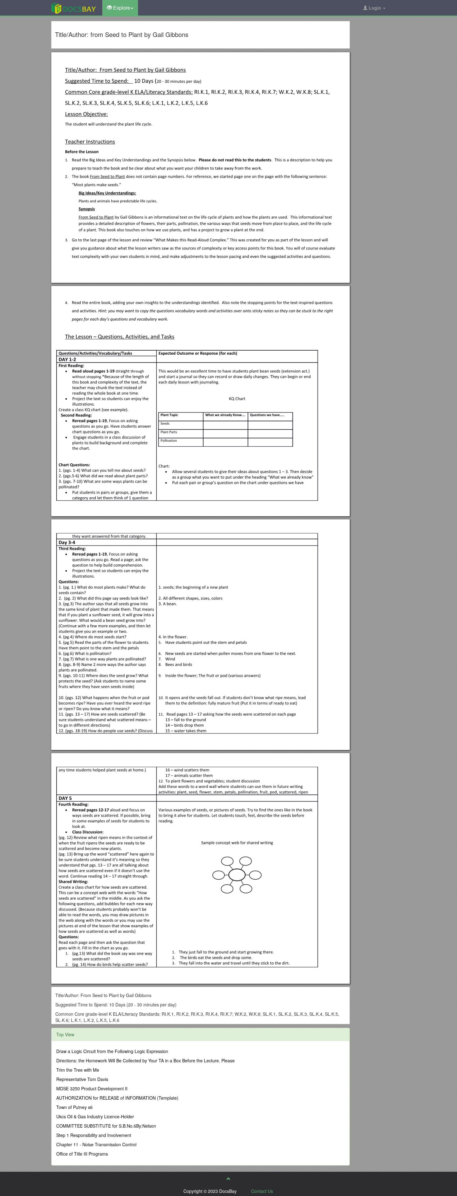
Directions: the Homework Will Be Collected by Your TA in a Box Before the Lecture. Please (145, 1060)
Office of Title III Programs (82, 1154)
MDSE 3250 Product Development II (91, 1088)
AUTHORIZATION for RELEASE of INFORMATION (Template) (117, 1098)
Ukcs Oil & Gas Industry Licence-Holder (95, 1116)
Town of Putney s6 (74, 1107)
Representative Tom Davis (82, 1079)
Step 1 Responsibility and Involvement (93, 1135)
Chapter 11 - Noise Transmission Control (96, 1144)
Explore (121, 7)
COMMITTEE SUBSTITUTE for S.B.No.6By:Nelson (106, 1126)
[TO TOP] (228, 1178)
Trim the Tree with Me (77, 1070)
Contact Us (262, 1191)
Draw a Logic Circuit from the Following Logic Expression (112, 1051)
